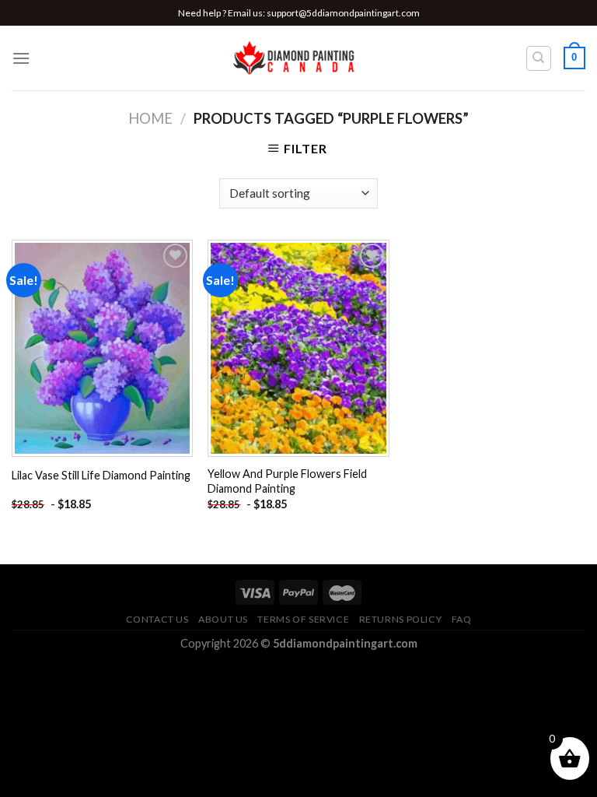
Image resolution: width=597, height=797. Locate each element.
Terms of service (303, 619)
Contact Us (157, 619)
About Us (223, 619)
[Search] (539, 58)
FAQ (462, 619)
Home (150, 118)
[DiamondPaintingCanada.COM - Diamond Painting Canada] (299, 58)
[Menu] (21, 58)
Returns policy (400, 619)
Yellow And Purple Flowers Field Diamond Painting (287, 481)
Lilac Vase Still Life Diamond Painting (101, 475)
